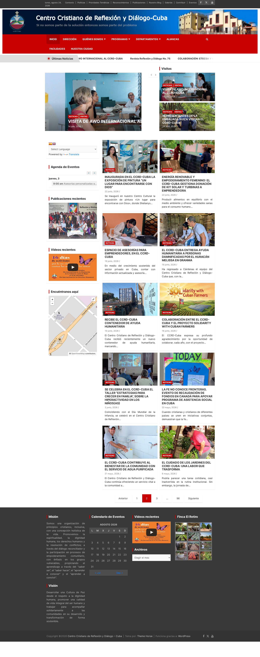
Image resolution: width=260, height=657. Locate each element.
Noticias (53, 116)
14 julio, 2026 (54, 126)
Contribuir (180, 2)
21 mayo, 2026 (112, 473)
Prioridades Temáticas (99, 2)
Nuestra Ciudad (82, 48)
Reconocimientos (121, 2)
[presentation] (151, 75)
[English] (54, 144)
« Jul (97, 572)
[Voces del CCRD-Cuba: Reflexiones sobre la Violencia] (73, 267)
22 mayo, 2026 (169, 407)
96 (178, 498)
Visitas (63, 116)
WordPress (184, 636)
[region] (73, 221)
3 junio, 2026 (111, 407)
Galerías (168, 2)
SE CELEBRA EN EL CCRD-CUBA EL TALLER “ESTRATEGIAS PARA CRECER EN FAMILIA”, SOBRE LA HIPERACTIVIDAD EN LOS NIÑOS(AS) (129, 396)
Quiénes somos (92, 39)
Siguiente (193, 498)
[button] (73, 221)
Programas (119, 39)
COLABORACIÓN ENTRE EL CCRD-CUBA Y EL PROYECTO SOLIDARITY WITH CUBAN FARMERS (186, 323)
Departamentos (147, 39)
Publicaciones (139, 2)
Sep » (119, 572)
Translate (74, 154)
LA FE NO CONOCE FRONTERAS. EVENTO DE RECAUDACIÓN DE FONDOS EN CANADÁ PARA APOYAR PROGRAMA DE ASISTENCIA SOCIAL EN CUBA (187, 396)
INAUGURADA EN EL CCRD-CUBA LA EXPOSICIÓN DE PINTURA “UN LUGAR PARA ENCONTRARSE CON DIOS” (130, 182)
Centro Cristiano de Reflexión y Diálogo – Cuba (95, 636)
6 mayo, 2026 (169, 473)
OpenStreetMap (78, 353)
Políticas (81, 2)
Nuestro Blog (155, 2)
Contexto (69, 2)
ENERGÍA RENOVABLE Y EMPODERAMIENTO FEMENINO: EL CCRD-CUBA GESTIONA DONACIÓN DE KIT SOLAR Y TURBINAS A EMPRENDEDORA (186, 183)
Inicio (53, 39)
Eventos (193, 2)
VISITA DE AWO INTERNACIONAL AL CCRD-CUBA (99, 121)
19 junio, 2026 (112, 261)
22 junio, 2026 (112, 191)
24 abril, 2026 (169, 126)
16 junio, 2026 (169, 330)
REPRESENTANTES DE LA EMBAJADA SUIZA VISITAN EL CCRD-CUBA (183, 119)
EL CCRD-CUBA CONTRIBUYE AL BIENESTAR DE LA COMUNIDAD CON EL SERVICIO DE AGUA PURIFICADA (130, 466)
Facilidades (57, 48)
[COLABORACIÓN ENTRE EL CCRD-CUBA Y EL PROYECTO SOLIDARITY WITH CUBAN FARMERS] (187, 299)
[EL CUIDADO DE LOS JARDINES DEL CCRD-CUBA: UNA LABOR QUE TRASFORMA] (187, 442)
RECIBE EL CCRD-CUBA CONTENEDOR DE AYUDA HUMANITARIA (122, 323)
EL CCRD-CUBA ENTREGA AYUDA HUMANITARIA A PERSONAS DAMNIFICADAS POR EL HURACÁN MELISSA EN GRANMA (185, 255)
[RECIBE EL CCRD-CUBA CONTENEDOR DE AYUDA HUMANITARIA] (130, 299)
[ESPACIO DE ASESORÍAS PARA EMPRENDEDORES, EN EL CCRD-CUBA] (130, 229)
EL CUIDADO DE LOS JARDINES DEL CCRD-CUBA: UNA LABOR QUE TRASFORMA (186, 466)
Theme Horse (144, 636)
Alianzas (173, 39)
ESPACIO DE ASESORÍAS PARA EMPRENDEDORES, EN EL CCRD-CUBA (127, 253)
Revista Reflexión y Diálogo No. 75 (114, 58)
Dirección (69, 39)
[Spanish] (50, 144)
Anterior (123, 498)
